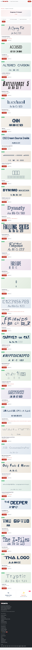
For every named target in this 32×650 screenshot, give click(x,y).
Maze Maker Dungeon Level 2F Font (8, 437)
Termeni (2, 638)
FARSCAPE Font (4, 271)
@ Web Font (9, 40)
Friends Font (4, 327)
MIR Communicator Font (6, 455)
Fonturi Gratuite (3, 615)
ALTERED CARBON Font (6, 73)
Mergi (4, 21)
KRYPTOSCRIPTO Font (6, 363)
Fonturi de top (3, 617)
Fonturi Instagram (4, 629)
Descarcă (4, 40)
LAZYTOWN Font (5, 400)
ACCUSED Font (4, 54)
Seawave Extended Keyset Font (7, 492)
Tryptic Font (4, 584)
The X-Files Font (5, 547)
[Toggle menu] (1, 1)
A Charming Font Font (6, 36)
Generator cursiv (3, 630)
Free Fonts (2, 8)
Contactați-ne (3, 635)
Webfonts (2, 620)
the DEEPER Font (5, 510)
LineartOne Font (5, 418)
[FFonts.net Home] (5, 1)
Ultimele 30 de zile (4, 642)
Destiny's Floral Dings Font (6, 163)
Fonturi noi (2, 616)
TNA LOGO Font (4, 565)
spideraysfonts (6, 75)
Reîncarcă (9, 112)
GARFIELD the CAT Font (6, 345)
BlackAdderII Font (5, 109)
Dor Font (3, 180)
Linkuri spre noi (3, 639)
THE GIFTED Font (5, 528)
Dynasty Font (4, 216)
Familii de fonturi (4, 621)
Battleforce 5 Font (5, 91)
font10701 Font (4, 289)
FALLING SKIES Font (5, 234)
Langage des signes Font (6, 381)
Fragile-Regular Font (5, 309)
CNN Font (3, 128)
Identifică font (3, 626)
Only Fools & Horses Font (6, 473)
